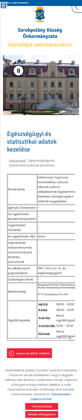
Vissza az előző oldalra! (33, 353)
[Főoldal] (40, 14)
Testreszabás (41, 406)
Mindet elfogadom (42, 414)
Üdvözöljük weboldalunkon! (40, 37)
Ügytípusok (17, 160)
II (18, 70)
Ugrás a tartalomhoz (15, 2)
